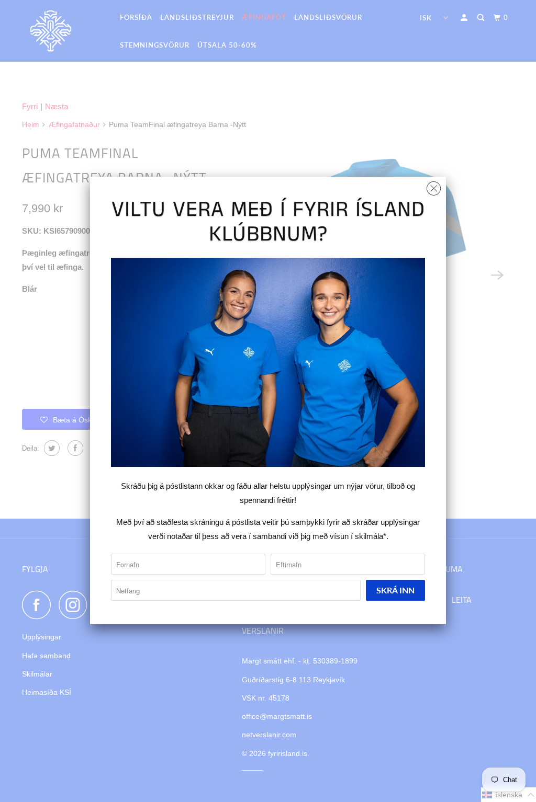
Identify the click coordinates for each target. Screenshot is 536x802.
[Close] (434, 186)
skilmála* (370, 536)
